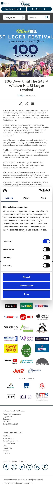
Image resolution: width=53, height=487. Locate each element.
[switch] (46, 249)
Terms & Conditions (10, 441)
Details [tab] (26, 198)
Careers (6, 450)
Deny (26, 294)
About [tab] (43, 198)
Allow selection (26, 285)
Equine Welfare (9, 443)
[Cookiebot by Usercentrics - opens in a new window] (39, 190)
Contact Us (7, 448)
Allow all (26, 277)
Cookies (6, 435)
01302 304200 (12, 424)
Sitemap (6, 453)
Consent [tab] (9, 198)
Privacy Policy (8, 438)
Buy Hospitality (11, 9)
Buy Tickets (37, 9)
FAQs (5, 445)
